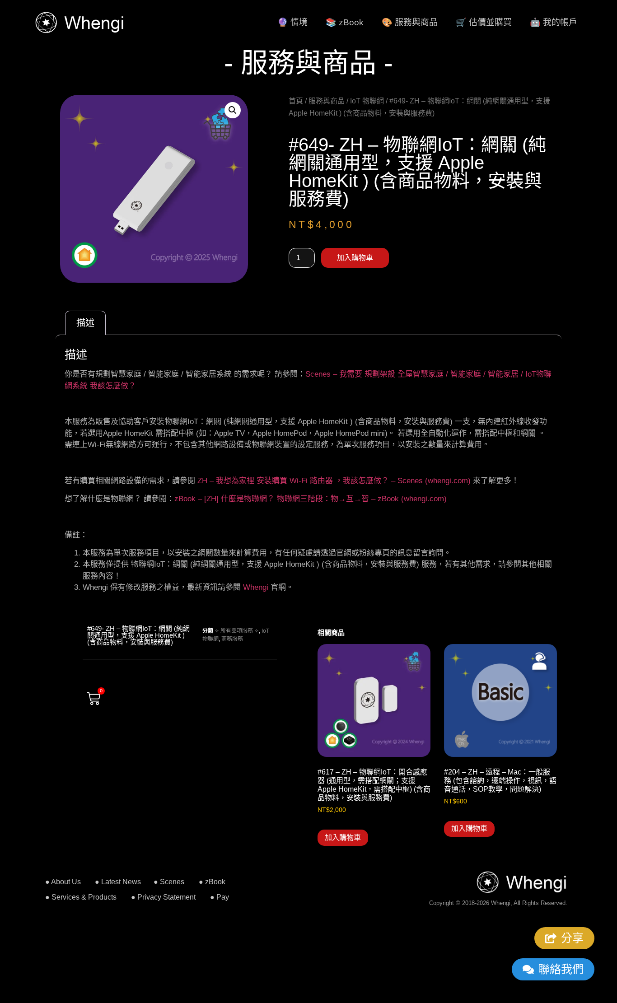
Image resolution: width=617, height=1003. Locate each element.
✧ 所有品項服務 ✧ (237, 631)
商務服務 (232, 639)
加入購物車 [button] (343, 837)
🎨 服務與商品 (410, 22)
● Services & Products (81, 897)
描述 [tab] (85, 323)
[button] (232, 110)
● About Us (63, 882)
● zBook (212, 882)
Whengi (255, 587)
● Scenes (169, 882)
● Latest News (118, 882)
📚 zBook (345, 22)
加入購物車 (355, 257)
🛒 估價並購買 (484, 22)
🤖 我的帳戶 (553, 22)
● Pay (219, 897)
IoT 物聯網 (367, 101)
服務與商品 (326, 101)
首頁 (296, 101)
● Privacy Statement (163, 897)
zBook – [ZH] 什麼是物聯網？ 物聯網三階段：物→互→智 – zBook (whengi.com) (310, 499)
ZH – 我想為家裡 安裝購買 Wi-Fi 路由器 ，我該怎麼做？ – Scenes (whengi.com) (334, 480)
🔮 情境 (292, 22)
